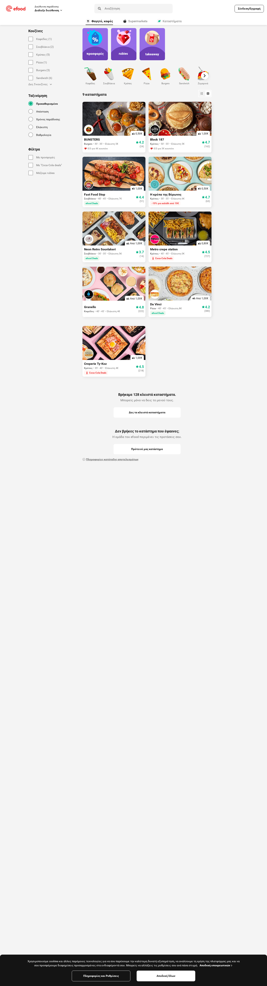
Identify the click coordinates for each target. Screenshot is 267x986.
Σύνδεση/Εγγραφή (249, 8)
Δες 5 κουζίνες (38, 84)
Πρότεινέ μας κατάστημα (147, 449)
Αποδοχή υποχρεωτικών (215, 965)
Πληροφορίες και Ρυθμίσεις (101, 975)
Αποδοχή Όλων (166, 975)
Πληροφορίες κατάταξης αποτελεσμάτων (112, 459)
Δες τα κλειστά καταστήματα (147, 412)
